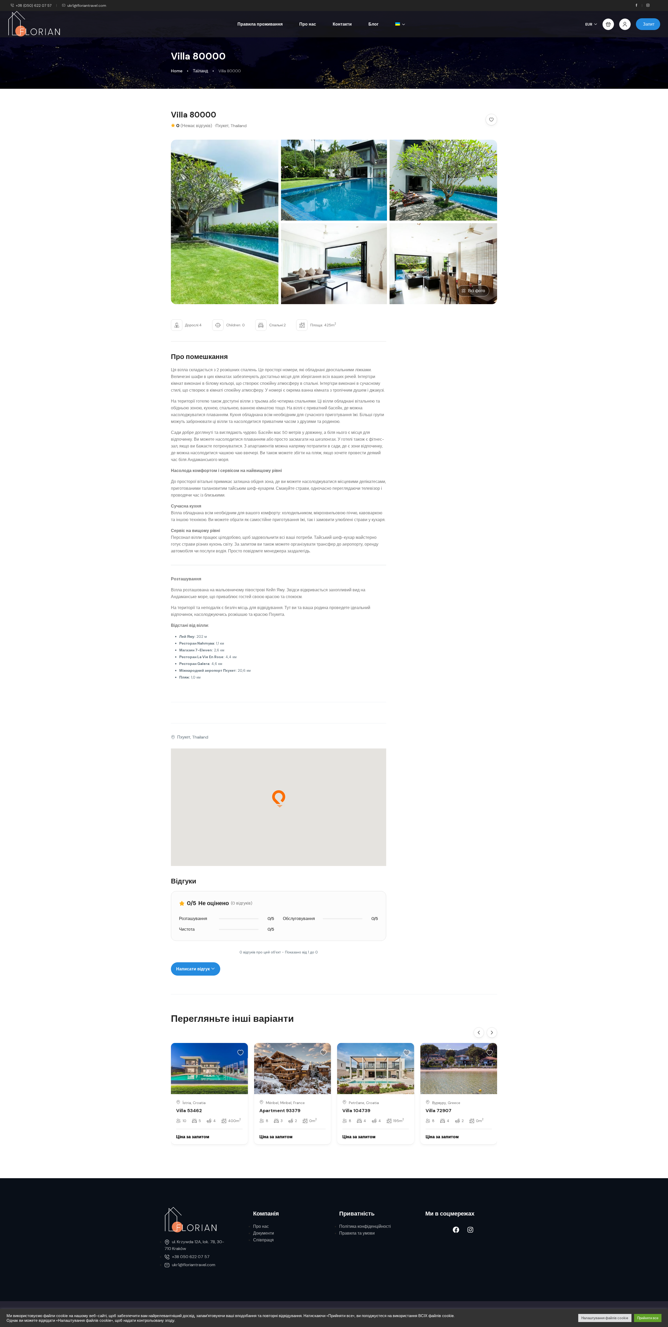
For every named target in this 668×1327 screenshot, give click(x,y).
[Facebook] (456, 1229)
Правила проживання (260, 24)
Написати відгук (193, 969)
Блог (373, 24)
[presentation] (479, 1032)
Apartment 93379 (279, 1110)
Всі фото (476, 290)
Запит (648, 24)
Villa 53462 (189, 1110)
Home (176, 71)
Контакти (342, 24)
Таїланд (200, 71)
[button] (608, 24)
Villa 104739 (356, 1110)
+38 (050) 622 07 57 (33, 5)
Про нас (307, 24)
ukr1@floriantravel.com (86, 5)
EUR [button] (588, 24)
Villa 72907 (438, 1110)
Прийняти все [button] (647, 1318)
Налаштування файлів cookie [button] (604, 1318)
